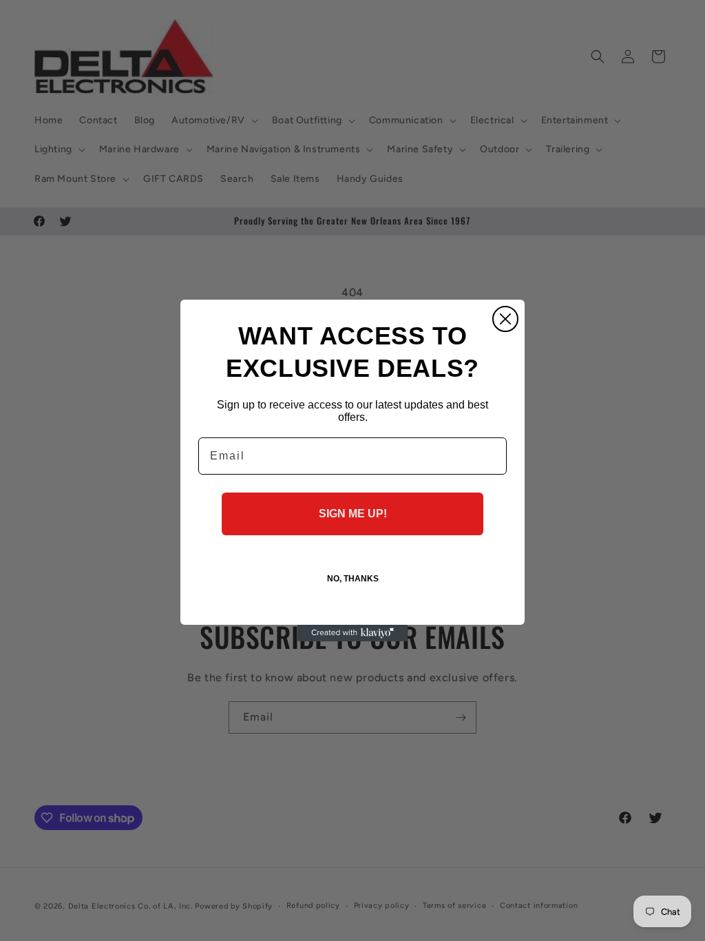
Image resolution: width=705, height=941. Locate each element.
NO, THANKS (353, 578)
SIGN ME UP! (353, 513)
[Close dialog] (505, 319)
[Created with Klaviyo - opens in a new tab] (352, 633)
